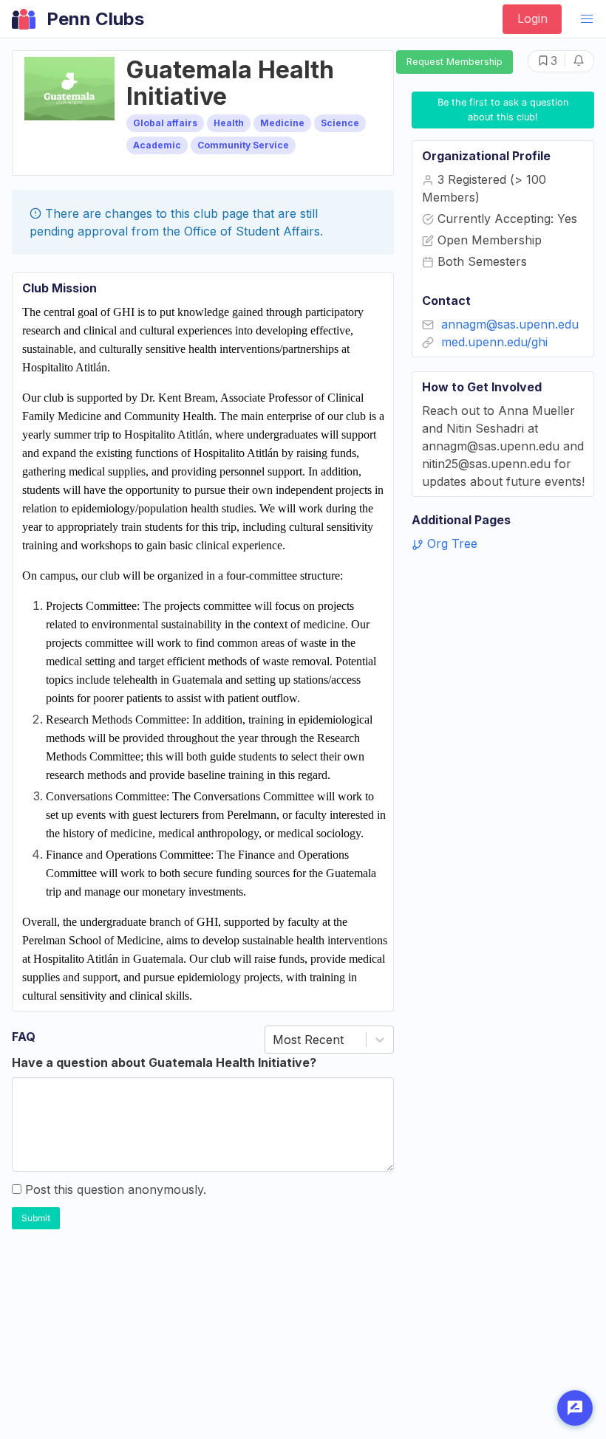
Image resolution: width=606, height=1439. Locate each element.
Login (532, 18)
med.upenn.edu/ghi (494, 341)
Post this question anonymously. (115, 1189)
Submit (35, 1217)
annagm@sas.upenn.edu (510, 324)
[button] (587, 19)
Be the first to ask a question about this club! (504, 109)
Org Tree (450, 543)
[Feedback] (575, 1408)
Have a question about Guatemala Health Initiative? (164, 1062)
